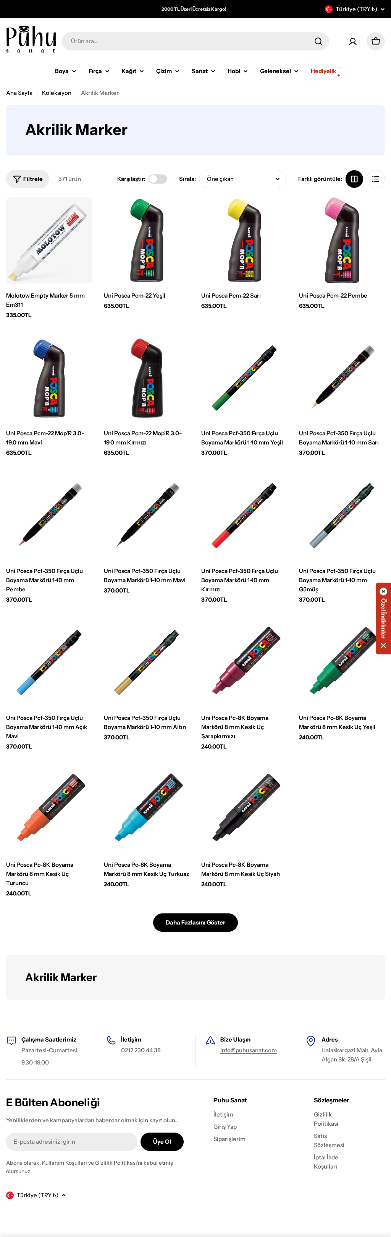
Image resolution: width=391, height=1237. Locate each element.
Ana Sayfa (19, 92)
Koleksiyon (56, 92)
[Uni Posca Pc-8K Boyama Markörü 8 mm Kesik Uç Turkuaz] (147, 810)
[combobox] (195, 41)
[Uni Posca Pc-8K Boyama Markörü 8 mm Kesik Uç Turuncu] (49, 810)
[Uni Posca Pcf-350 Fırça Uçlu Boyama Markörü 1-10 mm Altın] (147, 663)
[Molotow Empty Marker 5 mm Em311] (49, 240)
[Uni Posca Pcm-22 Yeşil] (147, 240)
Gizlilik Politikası (116, 1162)
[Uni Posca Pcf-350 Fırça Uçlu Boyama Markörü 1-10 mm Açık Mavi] (49, 663)
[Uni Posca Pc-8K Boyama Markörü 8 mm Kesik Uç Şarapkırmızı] (244, 663)
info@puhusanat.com (248, 1050)
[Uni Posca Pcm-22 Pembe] (342, 240)
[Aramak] (318, 41)
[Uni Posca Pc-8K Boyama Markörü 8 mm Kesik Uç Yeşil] (342, 663)
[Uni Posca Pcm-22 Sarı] (244, 240)
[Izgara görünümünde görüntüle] (354, 179)
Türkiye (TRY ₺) (356, 9)
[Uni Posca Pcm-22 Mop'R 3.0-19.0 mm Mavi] (49, 378)
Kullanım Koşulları (64, 1162)
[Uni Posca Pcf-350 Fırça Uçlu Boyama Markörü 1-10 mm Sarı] (342, 378)
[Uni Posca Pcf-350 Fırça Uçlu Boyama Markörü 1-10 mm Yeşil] (244, 378)
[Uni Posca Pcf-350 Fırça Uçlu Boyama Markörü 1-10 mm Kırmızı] (244, 516)
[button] (383, 618)
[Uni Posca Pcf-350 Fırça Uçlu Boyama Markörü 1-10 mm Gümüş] (342, 516)
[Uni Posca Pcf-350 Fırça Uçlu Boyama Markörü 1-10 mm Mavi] (147, 516)
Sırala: (187, 178)
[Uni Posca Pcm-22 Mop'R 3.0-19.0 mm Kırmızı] (147, 378)
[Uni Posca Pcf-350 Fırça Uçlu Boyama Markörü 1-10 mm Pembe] (49, 516)
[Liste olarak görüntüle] (376, 179)
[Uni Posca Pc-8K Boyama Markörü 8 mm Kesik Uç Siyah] (244, 810)
